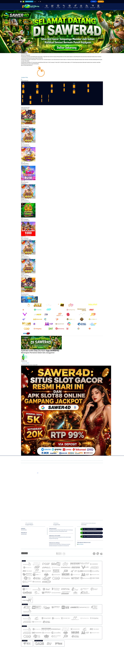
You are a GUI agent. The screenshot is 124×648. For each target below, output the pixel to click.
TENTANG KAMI (36, 457)
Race (64, 7)
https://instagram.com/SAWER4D (90, 529)
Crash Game (75, 7)
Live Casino (58, 7)
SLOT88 (29, 457)
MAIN (23, 83)
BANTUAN (42, 457)
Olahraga (70, 7)
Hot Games (47, 7)
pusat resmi (33, 476)
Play (27, 77)
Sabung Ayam (92, 7)
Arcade (81, 7)
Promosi (98, 7)
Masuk (93, 1)
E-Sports (87, 7)
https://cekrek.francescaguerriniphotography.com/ (93, 532)
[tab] (26, 305)
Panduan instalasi (25, 363)
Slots (52, 7)
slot (37, 472)
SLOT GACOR (23, 457)
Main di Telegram (30, 1)
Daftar (100, 1)
